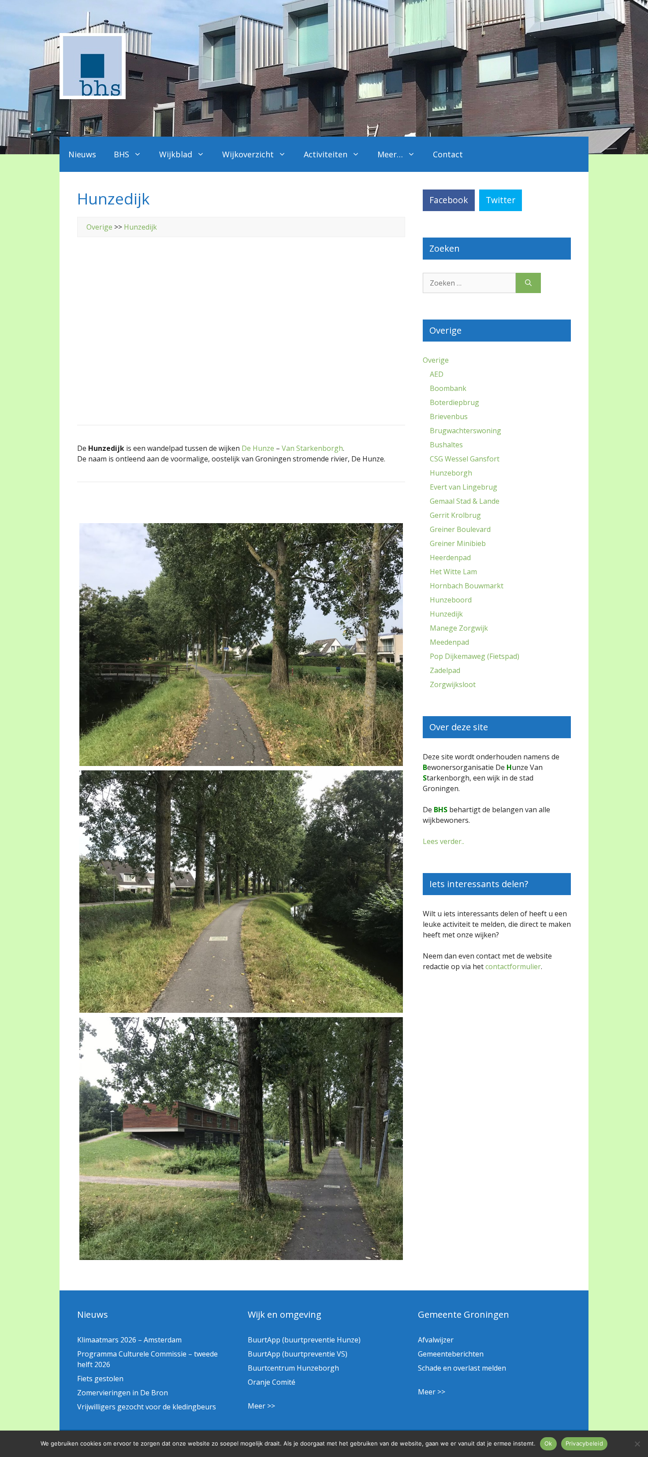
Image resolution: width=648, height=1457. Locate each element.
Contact (448, 154)
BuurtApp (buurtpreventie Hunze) (304, 1340)
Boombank (448, 388)
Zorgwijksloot (453, 684)
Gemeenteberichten (451, 1354)
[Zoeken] (528, 283)
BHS (121, 154)
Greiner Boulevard (460, 529)
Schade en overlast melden (462, 1368)
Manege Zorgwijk (459, 628)
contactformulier (513, 966)
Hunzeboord (451, 600)
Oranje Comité (271, 1382)
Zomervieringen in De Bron (122, 1393)
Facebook (448, 200)
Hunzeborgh (451, 473)
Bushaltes (446, 445)
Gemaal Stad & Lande (464, 501)
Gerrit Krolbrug (455, 515)
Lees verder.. (443, 841)
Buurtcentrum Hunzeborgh (293, 1368)
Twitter (500, 200)
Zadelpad (445, 670)
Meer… (390, 154)
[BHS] (93, 96)
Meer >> (261, 1406)
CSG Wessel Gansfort (464, 459)
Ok (548, 1443)
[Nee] (637, 1443)
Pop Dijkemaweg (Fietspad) (474, 656)
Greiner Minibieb (458, 543)
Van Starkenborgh (312, 448)
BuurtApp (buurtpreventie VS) (297, 1354)
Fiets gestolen (100, 1378)
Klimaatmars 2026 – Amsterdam (129, 1340)
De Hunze (258, 448)
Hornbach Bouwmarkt (466, 586)
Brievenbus (449, 416)
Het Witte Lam (453, 571)
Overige (99, 227)
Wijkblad (175, 154)
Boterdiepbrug (454, 402)
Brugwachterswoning (465, 430)
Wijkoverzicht (248, 154)
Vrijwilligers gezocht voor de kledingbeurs (146, 1407)
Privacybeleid (584, 1443)
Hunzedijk (140, 227)
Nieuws (82, 154)
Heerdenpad (450, 557)
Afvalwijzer (436, 1340)
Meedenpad (449, 642)
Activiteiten (325, 154)
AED (436, 374)
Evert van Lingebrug (463, 487)
